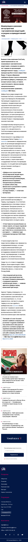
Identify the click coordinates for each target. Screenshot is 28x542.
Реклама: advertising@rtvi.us (8, 527)
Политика (3, 481)
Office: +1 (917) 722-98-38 (8, 530)
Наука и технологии (6, 492)
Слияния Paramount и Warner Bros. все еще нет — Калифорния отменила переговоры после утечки (13, 403)
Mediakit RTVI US (5, 515)
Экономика (4, 484)
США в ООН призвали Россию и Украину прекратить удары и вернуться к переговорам (12, 391)
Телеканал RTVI (6, 512)
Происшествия (6, 38)
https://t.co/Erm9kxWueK (17, 335)
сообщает (21, 70)
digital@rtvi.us (5, 525)
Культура (3, 489)
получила (15, 305)
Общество (4, 478)
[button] (25, 2)
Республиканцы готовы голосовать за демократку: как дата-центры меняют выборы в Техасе (13, 426)
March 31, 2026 (8, 339)
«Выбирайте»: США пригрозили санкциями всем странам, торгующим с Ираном (12, 414)
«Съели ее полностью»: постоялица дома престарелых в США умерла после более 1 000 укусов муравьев (13, 379)
